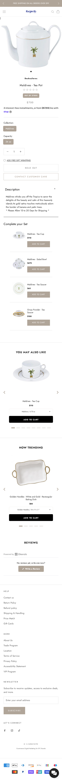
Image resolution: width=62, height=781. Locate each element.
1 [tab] (31, 71)
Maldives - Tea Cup (35, 234)
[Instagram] (12, 730)
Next (58, 3)
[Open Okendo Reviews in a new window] (15, 554)
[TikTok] (19, 730)
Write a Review (34, 569)
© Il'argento (31, 744)
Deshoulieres (31, 78)
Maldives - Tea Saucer (36, 284)
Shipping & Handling (14, 613)
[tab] (13, 427)
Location (8, 650)
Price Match (9, 618)
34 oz (8, 141)
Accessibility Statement (15, 666)
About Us (8, 640)
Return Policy (10, 602)
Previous (3, 3)
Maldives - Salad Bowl (37, 259)
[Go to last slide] (5, 392)
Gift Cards (9, 623)
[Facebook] (5, 730)
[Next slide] (57, 392)
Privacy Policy (10, 661)
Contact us (9, 597)
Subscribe (14, 710)
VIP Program (10, 671)
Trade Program (11, 645)
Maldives (10, 128)
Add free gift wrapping (19, 160)
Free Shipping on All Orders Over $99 (31, 3)
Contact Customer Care (31, 176)
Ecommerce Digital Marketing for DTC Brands (31, 748)
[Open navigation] (4, 11)
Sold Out (31, 167)
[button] (31, 89)
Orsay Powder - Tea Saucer (36, 311)
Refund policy (10, 608)
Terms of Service (12, 656)
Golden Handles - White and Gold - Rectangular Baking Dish (31, 498)
